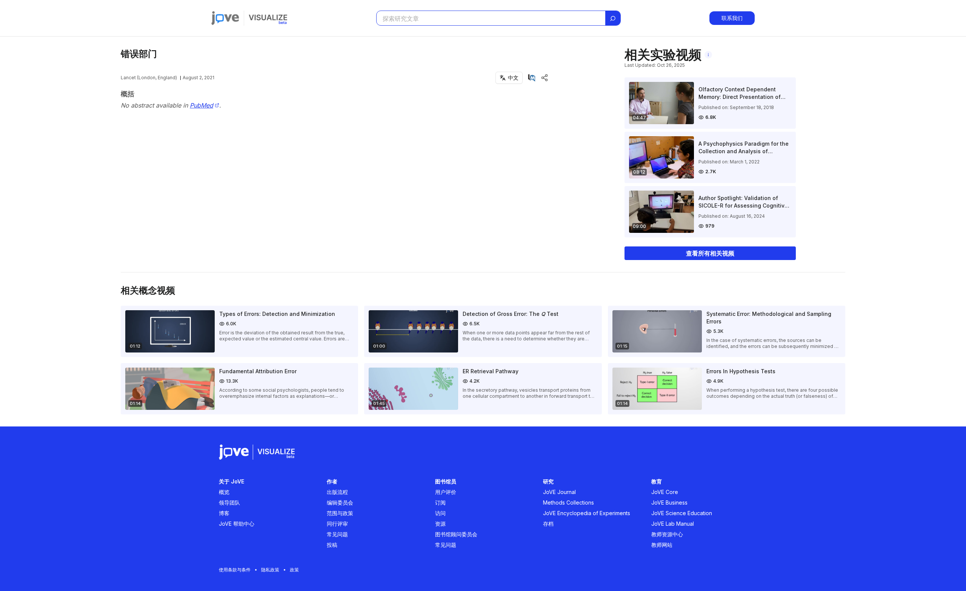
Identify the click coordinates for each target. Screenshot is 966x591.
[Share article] (544, 77)
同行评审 (337, 523)
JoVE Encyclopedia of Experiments (586, 513)
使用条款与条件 (235, 570)
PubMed (201, 105)
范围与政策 (340, 513)
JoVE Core (664, 492)
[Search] (612, 18)
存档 (548, 523)
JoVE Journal (559, 492)
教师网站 (661, 545)
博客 (224, 513)
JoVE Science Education (681, 513)
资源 (440, 523)
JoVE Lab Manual (672, 523)
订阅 (440, 502)
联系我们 (732, 18)
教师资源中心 (667, 534)
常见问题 (337, 534)
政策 (294, 570)
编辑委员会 (340, 502)
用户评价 (445, 492)
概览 (224, 492)
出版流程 (337, 492)
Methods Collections (568, 502)
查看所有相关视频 (710, 253)
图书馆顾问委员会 (456, 534)
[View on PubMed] (532, 78)
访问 (440, 513)
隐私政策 (270, 570)
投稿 (332, 545)
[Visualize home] (268, 18)
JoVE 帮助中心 (236, 523)
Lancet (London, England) (149, 77)
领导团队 (229, 502)
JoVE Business (669, 502)
